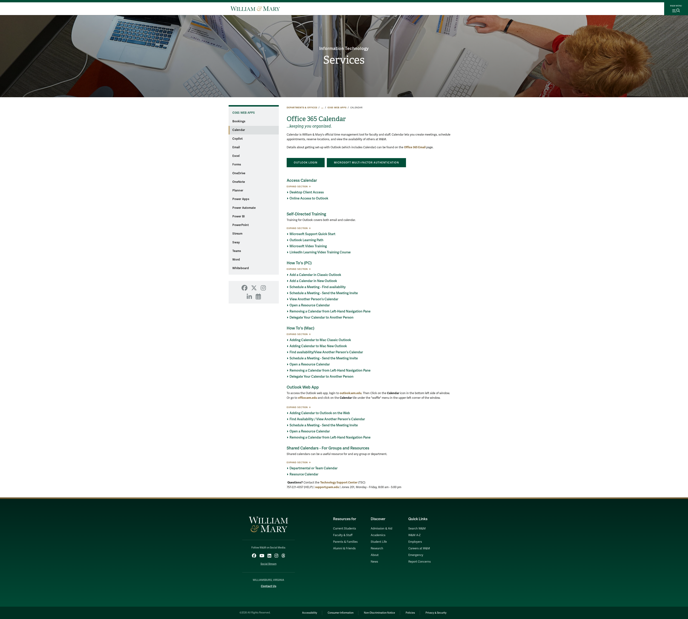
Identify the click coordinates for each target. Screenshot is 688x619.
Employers (415, 542)
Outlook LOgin (305, 162)
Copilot (237, 139)
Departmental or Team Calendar (314, 468)
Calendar (238, 130)
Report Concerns (419, 561)
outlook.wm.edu (350, 393)
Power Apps (240, 199)
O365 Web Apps (337, 107)
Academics (378, 535)
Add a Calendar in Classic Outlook (315, 275)
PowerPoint (240, 225)
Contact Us (268, 586)
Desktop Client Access (307, 192)
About (375, 555)
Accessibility (309, 612)
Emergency (415, 555)
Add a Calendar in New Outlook (313, 281)
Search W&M (417, 528)
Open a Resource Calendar (310, 305)
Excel (236, 156)
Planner (237, 190)
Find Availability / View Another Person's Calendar (327, 419)
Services (344, 60)
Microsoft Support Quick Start (312, 234)
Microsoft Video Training (309, 246)
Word (236, 259)
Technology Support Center (338, 482)
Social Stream (268, 563)
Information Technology (344, 48)
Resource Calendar (304, 474)
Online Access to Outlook (309, 198)
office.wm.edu (307, 398)
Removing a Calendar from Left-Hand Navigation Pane (330, 311)
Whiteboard (240, 268)
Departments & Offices (302, 107)
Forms (236, 164)
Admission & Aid (381, 528)
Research (377, 548)
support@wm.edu (327, 487)
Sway (236, 242)
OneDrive (238, 173)
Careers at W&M (419, 548)
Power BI (238, 216)
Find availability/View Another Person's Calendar (326, 352)
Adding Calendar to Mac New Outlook (318, 346)
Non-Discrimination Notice (379, 612)
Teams (236, 251)
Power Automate (244, 208)
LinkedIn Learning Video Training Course (320, 252)
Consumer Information (340, 612)
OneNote (238, 182)
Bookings (238, 121)
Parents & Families (345, 542)
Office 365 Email (415, 147)
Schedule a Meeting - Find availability (318, 287)
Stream (237, 233)
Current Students (344, 528)
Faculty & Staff (342, 535)
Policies (410, 612)
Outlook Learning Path (306, 240)
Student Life (379, 542)
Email (236, 147)
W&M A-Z (414, 535)
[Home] (255, 8)
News (374, 561)
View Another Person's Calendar (314, 299)
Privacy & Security (436, 612)
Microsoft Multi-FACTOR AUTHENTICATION (366, 162)
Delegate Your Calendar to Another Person (321, 317)
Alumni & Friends (344, 548)
